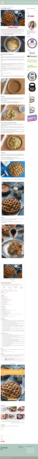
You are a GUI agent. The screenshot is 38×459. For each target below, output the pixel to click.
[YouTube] (7, 448)
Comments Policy (21, 447)
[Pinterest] (5, 448)
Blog (12, 2)
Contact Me (35, 2)
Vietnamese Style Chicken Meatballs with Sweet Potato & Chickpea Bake (10, 421)
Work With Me (25, 2)
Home (10, 2)
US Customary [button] (3, 296)
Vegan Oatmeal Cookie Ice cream (19, 179)
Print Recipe (15, 27)
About (32, 2)
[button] (11, 280)
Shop (29, 2)
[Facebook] (1, 448)
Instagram (14, 221)
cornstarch (7, 311)
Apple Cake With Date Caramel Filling (9, 34)
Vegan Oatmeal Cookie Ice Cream (10, 351)
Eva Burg (4, 293)
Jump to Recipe (11, 27)
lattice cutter (4, 157)
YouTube (3, 222)
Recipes (15, 2)
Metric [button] (7, 296)
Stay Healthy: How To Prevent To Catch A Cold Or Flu (18, 422)
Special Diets (20, 2)
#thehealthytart (18, 359)
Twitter (12, 221)
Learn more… (28, 34)
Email (2, 437)
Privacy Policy (20, 446)
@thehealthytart (12, 359)
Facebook (9, 221)
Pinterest (17, 221)
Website (2, 439)
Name (2, 435)
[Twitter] (3, 448)
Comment (2, 429)
